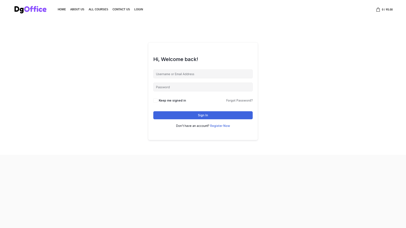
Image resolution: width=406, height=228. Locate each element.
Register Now (220, 126)
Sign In (203, 115)
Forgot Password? (239, 100)
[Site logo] (30, 9)
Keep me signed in (172, 100)
